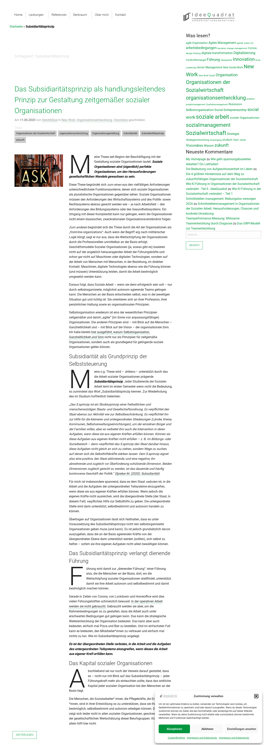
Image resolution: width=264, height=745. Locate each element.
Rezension (235, 104)
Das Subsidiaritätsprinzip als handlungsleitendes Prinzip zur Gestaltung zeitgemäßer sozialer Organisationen (89, 100)
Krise (258, 60)
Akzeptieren (174, 729)
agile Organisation (197, 42)
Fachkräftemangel (196, 59)
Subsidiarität (130, 133)
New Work (68, 120)
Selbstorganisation (200, 110)
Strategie (233, 134)
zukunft (20, 139)
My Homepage (196, 159)
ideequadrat (226, 60)
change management (237, 48)
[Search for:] (223, 234)
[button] (256, 696)
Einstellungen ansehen (241, 729)
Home (18, 15)
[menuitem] (18, 15)
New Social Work (233, 67)
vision (243, 139)
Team (236, 140)
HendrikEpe (49, 120)
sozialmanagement (208, 125)
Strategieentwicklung (197, 139)
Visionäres (120, 120)
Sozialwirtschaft (206, 133)
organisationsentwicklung (74, 133)
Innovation (244, 59)
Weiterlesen (24, 735)
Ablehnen (207, 729)
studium (227, 139)
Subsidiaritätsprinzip (153, 133)
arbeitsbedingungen (201, 48)
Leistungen (36, 15)
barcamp (221, 48)
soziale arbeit (212, 116)
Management (213, 67)
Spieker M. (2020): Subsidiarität (137, 473)
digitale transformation (217, 53)
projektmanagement (195, 104)
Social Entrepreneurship (230, 110)
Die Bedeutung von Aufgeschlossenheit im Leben (219, 169)
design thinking (193, 53)
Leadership (191, 67)
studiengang (216, 140)
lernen (201, 67)
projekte (251, 99)
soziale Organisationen (244, 117)
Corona (252, 48)
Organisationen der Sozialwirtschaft (35, 133)
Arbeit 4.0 (248, 43)
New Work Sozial (207, 75)
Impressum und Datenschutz (202, 738)
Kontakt (120, 15)
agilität (240, 43)
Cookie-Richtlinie (176, 738)
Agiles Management (222, 43)
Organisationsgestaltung (105, 133)
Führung (213, 59)
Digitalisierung (244, 53)
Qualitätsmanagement (217, 104)
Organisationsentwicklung (94, 120)
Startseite (16, 26)
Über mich (102, 15)
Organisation (227, 75)
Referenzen (59, 15)
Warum (209, 145)
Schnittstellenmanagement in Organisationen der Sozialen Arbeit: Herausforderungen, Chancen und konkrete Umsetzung (222, 208)
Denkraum (80, 15)
